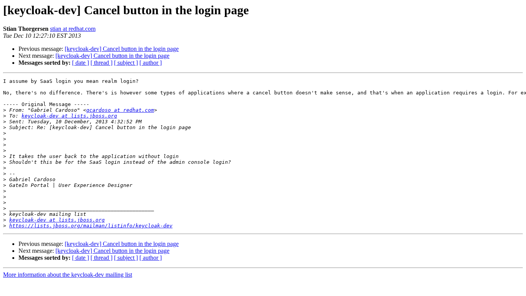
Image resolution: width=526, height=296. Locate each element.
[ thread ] (101, 62)
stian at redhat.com (72, 28)
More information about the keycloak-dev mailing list (67, 274)
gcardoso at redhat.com (120, 110)
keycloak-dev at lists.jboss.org (69, 116)
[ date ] (80, 62)
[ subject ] (126, 62)
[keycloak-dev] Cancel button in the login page (122, 48)
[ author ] (150, 62)
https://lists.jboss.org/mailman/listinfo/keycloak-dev (91, 226)
